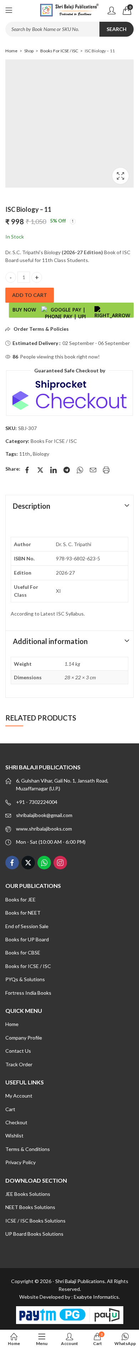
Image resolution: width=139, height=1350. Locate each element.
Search (117, 29)
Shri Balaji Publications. (80, 1281)
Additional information (50, 641)
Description (31, 506)
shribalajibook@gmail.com (44, 815)
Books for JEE (20, 899)
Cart (10, 1109)
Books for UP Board (27, 939)
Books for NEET (23, 913)
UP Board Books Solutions (34, 1234)
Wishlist (14, 1135)
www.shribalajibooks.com (44, 829)
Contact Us (18, 1051)
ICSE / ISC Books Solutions (35, 1221)
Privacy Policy (20, 1162)
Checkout (16, 1122)
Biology (41, 454)
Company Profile (23, 1038)
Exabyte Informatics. (97, 1297)
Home (11, 50)
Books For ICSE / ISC (59, 50)
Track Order (18, 1064)
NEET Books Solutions (30, 1207)
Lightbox (120, 176)
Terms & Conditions (27, 1149)
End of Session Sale (26, 926)
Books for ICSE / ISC (28, 966)
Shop (29, 50)
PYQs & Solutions (25, 979)
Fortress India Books (28, 993)
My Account (18, 1096)
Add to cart (29, 295)
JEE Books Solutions (27, 1194)
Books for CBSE (22, 952)
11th (24, 454)
